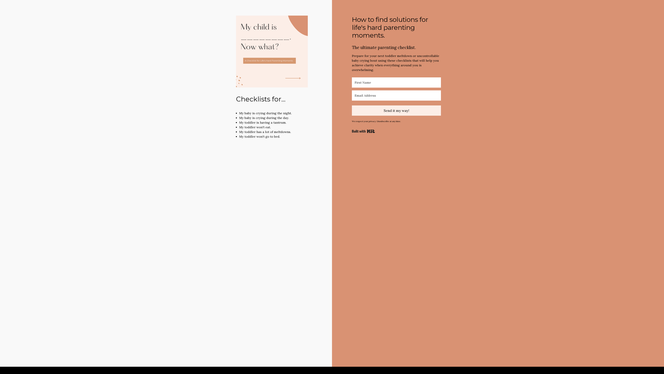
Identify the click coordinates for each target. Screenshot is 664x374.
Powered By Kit (363, 131)
